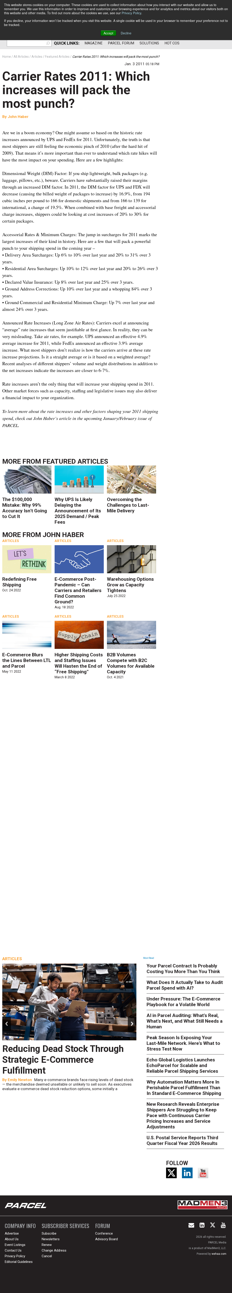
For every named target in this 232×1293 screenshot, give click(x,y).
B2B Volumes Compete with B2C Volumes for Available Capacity (131, 663)
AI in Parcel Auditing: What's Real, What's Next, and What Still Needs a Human (184, 1021)
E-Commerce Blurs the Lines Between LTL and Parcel (26, 660)
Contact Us (13, 1250)
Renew (47, 1245)
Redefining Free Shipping (19, 582)
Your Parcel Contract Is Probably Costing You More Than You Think (183, 968)
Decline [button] (126, 33)
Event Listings (15, 1245)
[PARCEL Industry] (26, 1205)
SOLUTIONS (149, 43)
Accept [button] (108, 33)
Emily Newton (20, 1079)
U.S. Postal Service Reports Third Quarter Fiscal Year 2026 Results (182, 1140)
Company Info (20, 1225)
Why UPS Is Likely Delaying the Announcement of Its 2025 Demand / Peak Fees (78, 511)
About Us (12, 1239)
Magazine (93, 43)
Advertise (12, 1233)
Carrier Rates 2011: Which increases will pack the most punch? (76, 90)
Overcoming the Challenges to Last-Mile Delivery (128, 505)
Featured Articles (75, 461)
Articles (10, 541)
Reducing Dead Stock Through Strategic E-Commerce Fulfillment (63, 1060)
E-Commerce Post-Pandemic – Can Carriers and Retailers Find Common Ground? (78, 590)
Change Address (54, 1250)
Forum (102, 1225)
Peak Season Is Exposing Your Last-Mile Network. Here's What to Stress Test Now (183, 1043)
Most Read (148, 958)
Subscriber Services (65, 1225)
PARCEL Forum (121, 43)
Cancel (47, 1256)
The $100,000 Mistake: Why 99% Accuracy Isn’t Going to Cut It (24, 508)
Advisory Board (106, 1239)
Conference (104, 1233)
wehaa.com (219, 1253)
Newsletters (51, 1239)
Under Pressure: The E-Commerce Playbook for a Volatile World (183, 1001)
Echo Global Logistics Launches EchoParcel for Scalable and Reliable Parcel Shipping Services (182, 1065)
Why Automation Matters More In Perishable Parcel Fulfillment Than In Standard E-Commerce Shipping (184, 1087)
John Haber (18, 116)
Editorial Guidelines (19, 1262)
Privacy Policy (131, 13)
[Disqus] (80, 747)
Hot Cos (171, 43)
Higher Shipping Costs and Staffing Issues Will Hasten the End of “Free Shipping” (79, 663)
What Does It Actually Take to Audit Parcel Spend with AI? (185, 985)
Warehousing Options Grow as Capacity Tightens (130, 584)
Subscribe (49, 1233)
